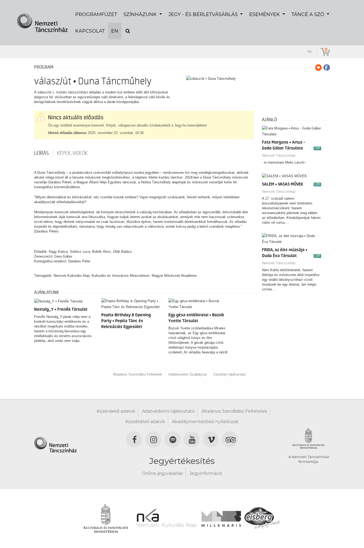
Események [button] (265, 14)
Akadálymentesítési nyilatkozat (205, 421)
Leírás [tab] (41, 153)
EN (114, 31)
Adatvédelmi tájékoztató (168, 411)
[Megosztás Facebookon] (326, 67)
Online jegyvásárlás (162, 473)
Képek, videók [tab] (72, 153)
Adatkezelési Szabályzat (187, 374)
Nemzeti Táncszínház (279, 155)
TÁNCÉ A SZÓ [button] (309, 14)
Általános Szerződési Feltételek (137, 374)
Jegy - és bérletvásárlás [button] (203, 14)
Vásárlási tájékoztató (229, 374)
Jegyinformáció (205, 473)
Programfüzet (96, 14)
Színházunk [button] (140, 14)
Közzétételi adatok (145, 421)
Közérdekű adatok (116, 411)
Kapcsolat (90, 31)
